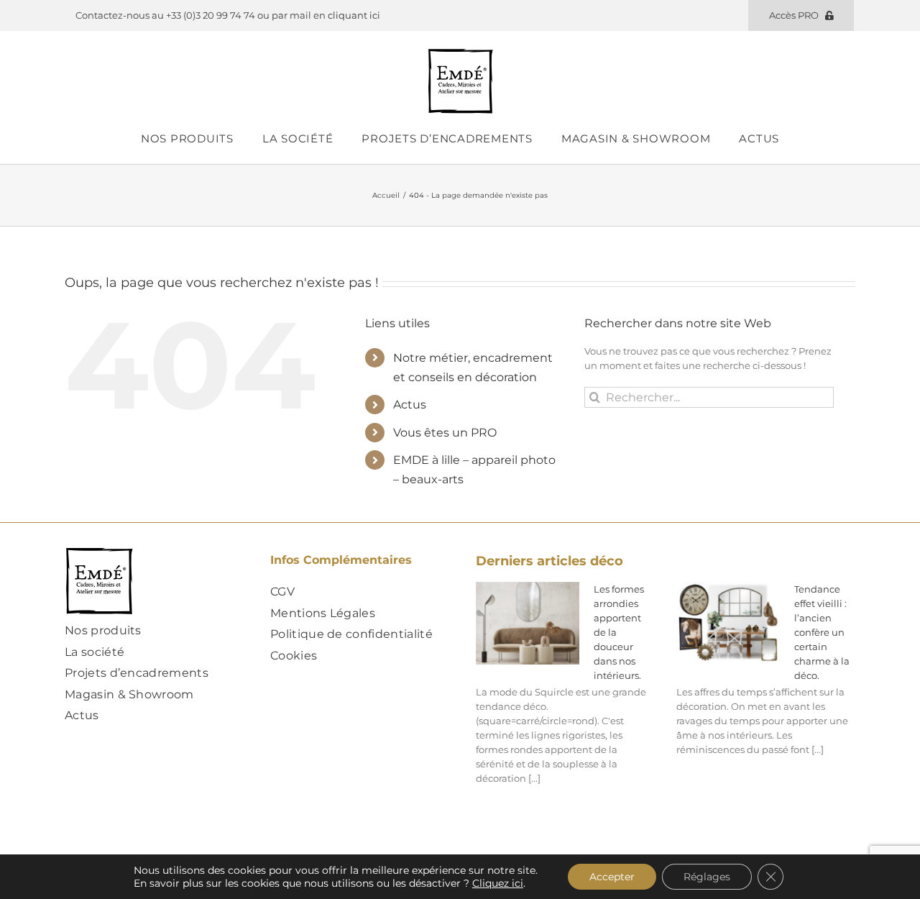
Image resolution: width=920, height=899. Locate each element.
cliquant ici (354, 15)
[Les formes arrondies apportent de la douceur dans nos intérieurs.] (527, 623)
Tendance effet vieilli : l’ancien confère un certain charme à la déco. (822, 632)
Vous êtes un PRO (445, 432)
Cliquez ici (497, 883)
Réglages (707, 876)
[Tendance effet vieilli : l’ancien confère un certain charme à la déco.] (728, 623)
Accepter (612, 876)
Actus (409, 404)
